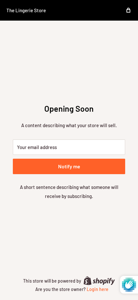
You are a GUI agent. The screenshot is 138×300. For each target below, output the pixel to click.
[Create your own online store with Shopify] (99, 280)
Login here (97, 289)
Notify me (69, 166)
